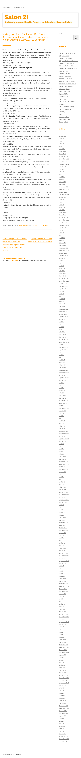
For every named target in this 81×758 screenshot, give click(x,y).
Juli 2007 (61, 718)
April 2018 (62, 390)
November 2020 (64, 312)
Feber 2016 (62, 456)
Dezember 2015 (63, 462)
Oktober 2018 (63, 375)
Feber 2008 (62, 701)
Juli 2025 (61, 169)
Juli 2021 (61, 291)
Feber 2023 (62, 243)
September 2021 (64, 286)
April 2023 (62, 238)
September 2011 (64, 591)
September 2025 (64, 164)
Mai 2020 (61, 327)
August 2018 (62, 380)
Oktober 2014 (63, 497)
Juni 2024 (61, 202)
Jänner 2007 (62, 734)
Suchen (61, 34)
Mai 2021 (61, 296)
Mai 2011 (61, 601)
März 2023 (62, 240)
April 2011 (62, 604)
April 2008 (62, 696)
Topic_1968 (62, 99)
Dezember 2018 (63, 370)
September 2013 (64, 530)
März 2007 (62, 729)
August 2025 (62, 167)
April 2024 (62, 207)
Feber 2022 (62, 273)
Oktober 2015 (63, 467)
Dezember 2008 (63, 675)
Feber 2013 (62, 548)
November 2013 (64, 525)
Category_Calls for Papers (67, 53)
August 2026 (62, 136)
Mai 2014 (61, 510)
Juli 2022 (61, 261)
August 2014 (62, 502)
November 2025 (64, 159)
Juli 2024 (61, 200)
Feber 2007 (62, 731)
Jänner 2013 (62, 551)
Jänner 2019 (62, 367)
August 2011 (62, 594)
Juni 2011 (61, 599)
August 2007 (62, 716)
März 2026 (62, 149)
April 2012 (62, 573)
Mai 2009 (61, 662)
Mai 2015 (61, 479)
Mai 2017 (61, 418)
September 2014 (64, 500)
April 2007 (62, 726)
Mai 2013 (61, 540)
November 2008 (64, 678)
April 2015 (62, 482)
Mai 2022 (61, 266)
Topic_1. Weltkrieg (64, 91)
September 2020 (64, 317)
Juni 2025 (61, 172)
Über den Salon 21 (20, 7)
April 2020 (62, 329)
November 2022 (64, 250)
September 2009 (64, 652)
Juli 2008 (61, 688)
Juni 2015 (61, 477)
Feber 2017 (62, 426)
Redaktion (46, 225)
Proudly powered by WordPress (12, 754)
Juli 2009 (61, 657)
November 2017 (64, 403)
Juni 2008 (61, 690)
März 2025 (62, 179)
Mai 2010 (61, 632)
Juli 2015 (61, 474)
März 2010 (62, 637)
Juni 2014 (61, 507)
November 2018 (64, 373)
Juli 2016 (61, 444)
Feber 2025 (62, 182)
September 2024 (64, 195)
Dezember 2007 (63, 706)
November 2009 (64, 647)
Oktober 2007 (63, 711)
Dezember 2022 (63, 248)
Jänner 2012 (62, 581)
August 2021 (62, 289)
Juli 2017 (61, 413)
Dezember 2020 (63, 309)
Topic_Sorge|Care (64, 119)
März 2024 (62, 210)
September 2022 (64, 256)
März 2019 (62, 362)
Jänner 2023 (62, 245)
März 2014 (62, 515)
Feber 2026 (62, 151)
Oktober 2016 (63, 436)
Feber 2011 (62, 609)
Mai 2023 (61, 235)
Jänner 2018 (62, 398)
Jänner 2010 (62, 642)
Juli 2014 (61, 505)
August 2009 (62, 655)
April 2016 (62, 451)
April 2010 (62, 634)
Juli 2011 (61, 596)
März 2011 (62, 607)
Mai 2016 (61, 449)
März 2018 (62, 393)
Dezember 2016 (63, 431)
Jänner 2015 (62, 490)
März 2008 (62, 698)
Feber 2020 (62, 334)
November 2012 (64, 556)
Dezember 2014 (63, 492)
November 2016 (64, 434)
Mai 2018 (61, 388)
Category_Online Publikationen (68, 61)
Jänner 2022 (62, 276)
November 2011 (64, 586)
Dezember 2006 (63, 736)
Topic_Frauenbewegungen (67, 107)
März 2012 (62, 576)
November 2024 (64, 189)
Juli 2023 (61, 230)
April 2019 (62, 360)
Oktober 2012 (63, 558)
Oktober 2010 (63, 619)
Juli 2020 (61, 322)
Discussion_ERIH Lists (65, 79)
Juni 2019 (61, 355)
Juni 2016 (61, 446)
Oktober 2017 (63, 406)
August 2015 (62, 472)
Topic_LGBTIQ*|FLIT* (65, 114)
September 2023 (64, 225)
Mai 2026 (61, 144)
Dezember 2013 (63, 523)
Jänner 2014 (62, 520)
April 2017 (62, 421)
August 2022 (62, 258)
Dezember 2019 (63, 339)
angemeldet (14, 260)
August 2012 (62, 563)
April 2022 (62, 268)
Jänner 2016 (62, 459)
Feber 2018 (62, 395)
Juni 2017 (61, 416)
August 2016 (62, 441)
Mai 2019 (61, 357)
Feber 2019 (62, 365)
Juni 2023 (61, 233)
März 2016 (62, 454)
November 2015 (64, 464)
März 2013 (62, 545)
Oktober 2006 (63, 741)
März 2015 (62, 484)
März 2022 (62, 271)
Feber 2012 (62, 579)
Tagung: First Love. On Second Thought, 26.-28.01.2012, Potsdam (40, 242)
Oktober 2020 (63, 314)
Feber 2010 (62, 640)
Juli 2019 (61, 352)
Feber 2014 (62, 518)
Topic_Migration (64, 117)
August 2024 (62, 197)
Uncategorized (63, 122)
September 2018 (64, 378)
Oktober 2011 (63, 589)
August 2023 (62, 228)
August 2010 (62, 624)
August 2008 (62, 685)
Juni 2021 (61, 294)
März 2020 (62, 332)
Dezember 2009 (63, 645)
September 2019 (64, 347)
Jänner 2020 (62, 337)
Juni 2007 (61, 721)
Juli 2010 (61, 627)
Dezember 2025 (63, 156)
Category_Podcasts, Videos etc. (68, 66)
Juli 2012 (61, 566)
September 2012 (64, 561)
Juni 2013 (61, 538)
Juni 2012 (61, 568)
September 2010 (64, 622)
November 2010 (64, 617)
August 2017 (62, 411)
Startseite (6, 7)
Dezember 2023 (63, 217)
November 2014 (64, 495)
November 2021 (64, 281)
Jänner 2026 (62, 154)
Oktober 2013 (63, 528)
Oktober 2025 (63, 161)
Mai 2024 (61, 205)
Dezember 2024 (63, 187)
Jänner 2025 (62, 184)
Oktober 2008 (63, 680)
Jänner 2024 (62, 215)
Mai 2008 (61, 693)
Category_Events (23, 225)
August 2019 (62, 350)
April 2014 (62, 512)
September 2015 (64, 469)
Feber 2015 (62, 487)
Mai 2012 (61, 571)
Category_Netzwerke (65, 58)
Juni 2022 (61, 263)
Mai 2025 (61, 174)
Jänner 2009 (62, 673)
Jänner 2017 (62, 428)
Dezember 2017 (63, 401)
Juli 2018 (61, 383)
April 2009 (62, 665)
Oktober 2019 (63, 345)
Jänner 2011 (62, 612)
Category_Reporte (64, 73)
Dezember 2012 (63, 553)
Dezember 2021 (63, 278)
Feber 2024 (62, 212)
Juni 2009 (61, 660)
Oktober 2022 (63, 253)
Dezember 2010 (63, 614)
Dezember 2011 (63, 584)
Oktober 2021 (63, 284)
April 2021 (62, 299)
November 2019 (64, 342)
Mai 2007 (61, 724)
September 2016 (64, 439)
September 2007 (64, 713)
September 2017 (64, 408)
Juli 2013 (61, 535)
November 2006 (64, 739)
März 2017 (62, 423)
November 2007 (64, 708)
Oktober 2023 (63, 222)
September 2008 (64, 683)
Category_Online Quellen (66, 63)
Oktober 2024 (63, 192)
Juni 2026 (61, 141)
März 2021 (62, 301)
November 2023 (64, 220)
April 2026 (62, 146)
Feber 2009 (62, 670)
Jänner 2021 (62, 306)
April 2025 (62, 177)
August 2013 (62, 533)
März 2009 (62, 668)
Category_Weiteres (65, 76)
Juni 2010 (61, 629)
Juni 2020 (61, 324)
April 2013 (62, 543)
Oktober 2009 (63, 650)
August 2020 (62, 319)
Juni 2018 (61, 385)
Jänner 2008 (62, 703)
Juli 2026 (61, 139)
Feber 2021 (62, 304)
